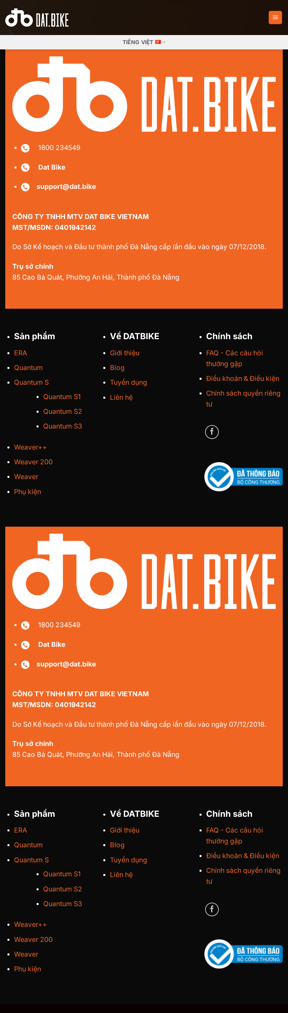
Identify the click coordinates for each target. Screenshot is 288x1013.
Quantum (28, 367)
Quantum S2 (62, 411)
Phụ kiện (27, 491)
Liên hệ (121, 397)
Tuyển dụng (128, 382)
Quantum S (31, 382)
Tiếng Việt (138, 42)
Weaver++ (30, 447)
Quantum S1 (62, 396)
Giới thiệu (124, 353)
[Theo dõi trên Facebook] (212, 432)
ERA (20, 353)
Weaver (26, 476)
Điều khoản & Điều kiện (242, 378)
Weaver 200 (33, 462)
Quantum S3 (62, 426)
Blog (117, 367)
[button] (275, 18)
